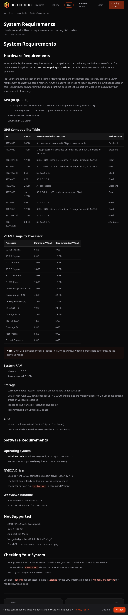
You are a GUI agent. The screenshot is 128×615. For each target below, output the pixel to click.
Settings (53, 579)
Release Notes (83, 5)
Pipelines (18, 579)
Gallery (55, 4)
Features (39, 4)
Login (100, 4)
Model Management (104, 579)
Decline (106, 609)
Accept (119, 609)
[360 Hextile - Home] (18, 5)
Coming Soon (115, 5)
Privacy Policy (82, 609)
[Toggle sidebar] (5, 13)
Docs (68, 4)
